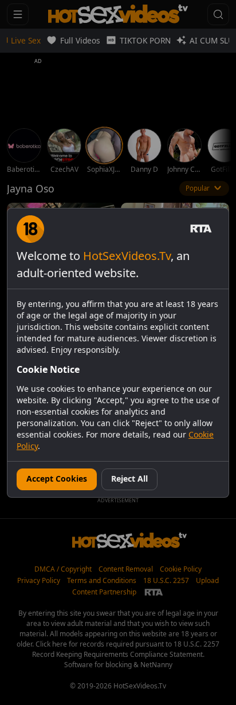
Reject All (129, 478)
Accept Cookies (56, 478)
